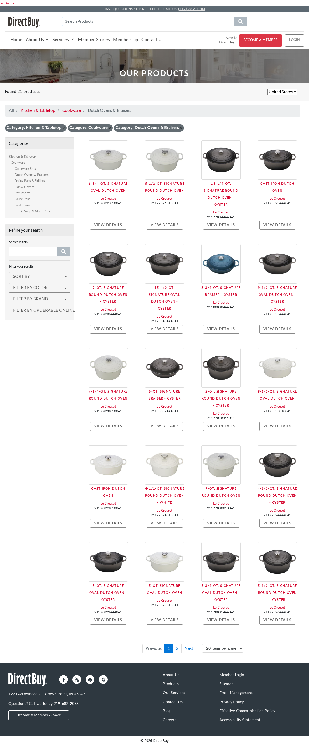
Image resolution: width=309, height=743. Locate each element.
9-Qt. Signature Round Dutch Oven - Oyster (108, 295)
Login (294, 40)
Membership (125, 40)
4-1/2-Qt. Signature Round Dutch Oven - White (164, 495)
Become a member (260, 40)
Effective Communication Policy (247, 711)
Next (188, 648)
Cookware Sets (25, 168)
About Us (35, 40)
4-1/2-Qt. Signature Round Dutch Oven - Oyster (277, 495)
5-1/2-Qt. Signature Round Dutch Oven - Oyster (277, 592)
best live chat (7, 3)
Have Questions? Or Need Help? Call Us (154, 9)
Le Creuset (108, 198)
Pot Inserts (22, 193)
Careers (169, 720)
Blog (166, 711)
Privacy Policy (231, 702)
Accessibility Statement (239, 720)
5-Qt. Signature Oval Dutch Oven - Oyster (108, 592)
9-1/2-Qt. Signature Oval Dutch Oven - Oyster (277, 295)
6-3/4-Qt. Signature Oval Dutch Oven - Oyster (221, 592)
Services (61, 40)
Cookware (71, 110)
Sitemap (226, 684)
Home (16, 40)
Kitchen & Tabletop (38, 110)
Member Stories (94, 40)
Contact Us (152, 40)
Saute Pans (22, 205)
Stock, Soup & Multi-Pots (32, 211)
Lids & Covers (25, 187)
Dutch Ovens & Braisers (32, 175)
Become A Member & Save (38, 715)
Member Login (231, 675)
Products (171, 684)
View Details (108, 225)
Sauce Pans (22, 199)
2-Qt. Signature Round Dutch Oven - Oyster (221, 398)
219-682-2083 (66, 704)
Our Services (174, 693)
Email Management (236, 693)
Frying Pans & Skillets (30, 181)
